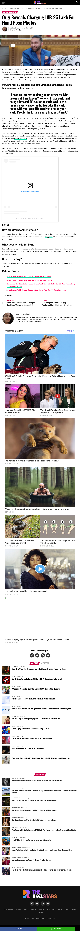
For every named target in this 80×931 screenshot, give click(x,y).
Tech (48, 909)
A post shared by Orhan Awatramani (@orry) (30, 218)
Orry (4, 84)
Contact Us (51, 918)
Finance (41, 909)
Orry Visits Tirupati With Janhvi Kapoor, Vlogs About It (29, 280)
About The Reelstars (38, 918)
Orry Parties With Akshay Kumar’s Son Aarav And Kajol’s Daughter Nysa (36, 290)
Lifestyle (34, 909)
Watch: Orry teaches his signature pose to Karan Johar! (29, 276)
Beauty (26, 909)
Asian (41, 912)
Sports (67, 909)
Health (60, 909)
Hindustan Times (20, 138)
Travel (74, 909)
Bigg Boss (48, 237)
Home (27, 918)
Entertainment (9, 909)
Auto (53, 909)
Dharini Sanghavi (16, 30)
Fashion (18, 909)
